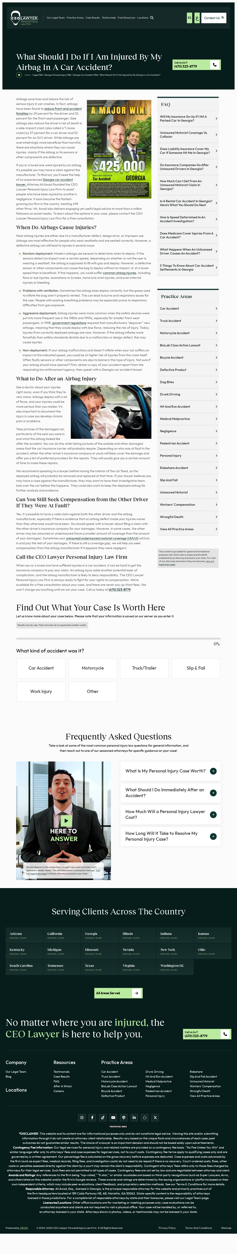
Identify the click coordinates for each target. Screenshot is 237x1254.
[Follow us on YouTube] (113, 1117)
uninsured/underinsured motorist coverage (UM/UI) (101, 538)
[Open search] (151, 17)
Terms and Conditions (198, 1228)
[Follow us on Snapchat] (144, 1117)
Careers (59, 1091)
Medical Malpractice (175, 419)
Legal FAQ (38, 75)
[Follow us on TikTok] (102, 1117)
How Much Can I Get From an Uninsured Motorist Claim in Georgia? (181, 185)
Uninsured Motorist (174, 492)
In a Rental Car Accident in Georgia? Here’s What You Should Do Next (186, 203)
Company (16, 1062)
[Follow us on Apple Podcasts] (123, 1117)
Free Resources (126, 17)
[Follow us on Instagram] (81, 1117)
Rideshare (196, 1071)
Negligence (168, 431)
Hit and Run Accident (175, 406)
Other (93, 691)
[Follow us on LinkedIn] (134, 1117)
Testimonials (109, 17)
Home (27, 75)
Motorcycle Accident (175, 333)
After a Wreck (63, 1086)
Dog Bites (167, 382)
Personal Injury (170, 455)
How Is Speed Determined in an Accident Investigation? (182, 219)
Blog (8, 1076)
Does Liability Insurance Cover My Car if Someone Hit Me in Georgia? (185, 150)
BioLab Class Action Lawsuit (180, 345)
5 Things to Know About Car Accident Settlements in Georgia (187, 267)
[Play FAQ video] (66, 820)
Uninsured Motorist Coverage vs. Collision (184, 134)
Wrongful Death (171, 517)
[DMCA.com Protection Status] (118, 1126)
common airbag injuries (119, 273)
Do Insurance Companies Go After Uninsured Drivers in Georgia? (184, 167)
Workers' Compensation (205, 1086)
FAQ (56, 1081)
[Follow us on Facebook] (92, 1117)
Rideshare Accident (174, 468)
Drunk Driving (170, 394)
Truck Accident (170, 321)
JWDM (24, 1228)
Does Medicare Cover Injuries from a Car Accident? (186, 235)
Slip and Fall (169, 480)
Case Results (92, 17)
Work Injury (41, 691)
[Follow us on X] (155, 1117)
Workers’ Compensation (177, 504)
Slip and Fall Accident (203, 1076)
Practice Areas (75, 17)
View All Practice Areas (177, 529)
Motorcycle (93, 668)
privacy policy (167, 1228)
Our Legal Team (56, 17)
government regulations (69, 323)
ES (189, 17)
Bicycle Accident (171, 357)
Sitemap (226, 1228)
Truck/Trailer (144, 668)
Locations (142, 17)
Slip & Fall (196, 668)
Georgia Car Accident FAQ (85, 75)
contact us (212, 18)
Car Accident (169, 308)
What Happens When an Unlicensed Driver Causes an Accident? (186, 251)
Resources (64, 1062)
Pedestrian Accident (174, 443)
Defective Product (173, 370)
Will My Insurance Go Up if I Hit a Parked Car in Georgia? (183, 118)
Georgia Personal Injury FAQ (57, 75)
